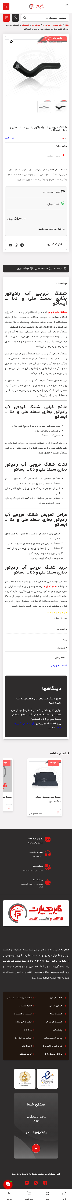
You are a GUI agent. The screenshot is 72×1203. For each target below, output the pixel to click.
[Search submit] (23, 18)
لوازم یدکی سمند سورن (38, 180)
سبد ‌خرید (29, 1199)
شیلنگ (26, 25)
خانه (64, 1199)
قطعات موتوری (59, 666)
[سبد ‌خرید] (29, 1193)
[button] (11, 42)
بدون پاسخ (10, 138)
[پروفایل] (9, 1193)
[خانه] (64, 1193)
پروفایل (9, 1199)
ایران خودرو (45, 170)
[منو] (48, 1193)
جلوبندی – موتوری (28, 170)
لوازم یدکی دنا (44, 175)
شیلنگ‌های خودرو (57, 312)
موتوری (36, 25)
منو (47, 1199)
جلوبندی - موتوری (52, 25)
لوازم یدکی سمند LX (24, 175)
